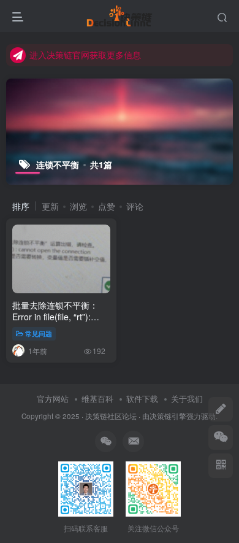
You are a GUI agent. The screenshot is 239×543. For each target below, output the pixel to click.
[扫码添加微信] (220, 437)
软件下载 (142, 398)
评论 (134, 206)
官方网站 (53, 398)
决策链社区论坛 (111, 416)
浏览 (78, 206)
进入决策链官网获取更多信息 (85, 54)
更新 (50, 206)
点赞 (106, 206)
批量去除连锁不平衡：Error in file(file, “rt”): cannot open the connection (55, 323)
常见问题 (38, 333)
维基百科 (97, 398)
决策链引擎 (168, 416)
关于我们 (187, 398)
